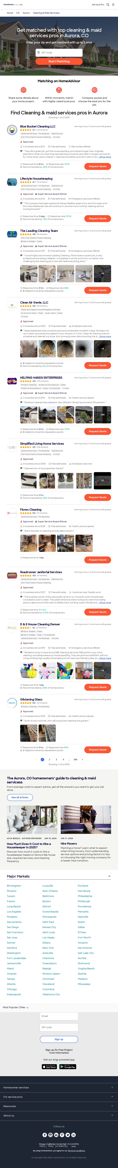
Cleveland (48, 984)
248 (75, 759)
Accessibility (73, 1145)
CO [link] (18, 13)
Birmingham (14, 885)
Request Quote (97, 166)
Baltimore (48, 896)
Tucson (11, 896)
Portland (83, 885)
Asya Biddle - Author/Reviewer (24, 838)
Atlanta (11, 984)
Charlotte (48, 958)
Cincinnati (48, 978)
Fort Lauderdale (16, 958)
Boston (46, 901)
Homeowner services (16, 1087)
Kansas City (49, 927)
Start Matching (59, 61)
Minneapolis (49, 916)
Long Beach (14, 906)
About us (8, 1115)
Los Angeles (14, 911)
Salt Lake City (86, 953)
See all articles (20, 797)
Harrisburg (84, 890)
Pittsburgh (84, 901)
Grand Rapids (50, 911)
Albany (46, 942)
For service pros (12, 1096)
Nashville (83, 916)
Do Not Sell (61, 1145)
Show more (105, 157)
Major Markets (18, 876)
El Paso (82, 932)
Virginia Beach (86, 968)
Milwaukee (84, 984)
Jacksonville (14, 963)
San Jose (12, 937)
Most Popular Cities (14, 1007)
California (51, 1145)
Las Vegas (48, 937)
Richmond (84, 963)
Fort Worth (84, 937)
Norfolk (82, 958)
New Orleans (50, 890)
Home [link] (10, 13)
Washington (14, 953)
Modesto (12, 916)
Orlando (12, 973)
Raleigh (46, 968)
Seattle (82, 973)
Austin (81, 922)
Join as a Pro (98, 4)
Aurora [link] (26, 13)
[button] (28, 273)
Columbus (48, 989)
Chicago (12, 989)
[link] (59, 132)
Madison (83, 978)
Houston (83, 942)
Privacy (42, 1145)
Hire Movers (69, 843)
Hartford (12, 947)
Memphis (83, 911)
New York (48, 947)
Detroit (46, 906)
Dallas (81, 927)
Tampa (11, 978)
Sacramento (14, 922)
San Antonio (85, 947)
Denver (11, 942)
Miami (10, 968)
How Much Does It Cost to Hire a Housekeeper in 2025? (29, 845)
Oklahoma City (51, 994)
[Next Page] (82, 759)
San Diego (13, 927)
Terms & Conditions (76, 1151)
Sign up (59, 1039)
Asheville (47, 953)
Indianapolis (14, 994)
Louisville (47, 885)
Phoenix (11, 890)
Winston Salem (51, 973)
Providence (84, 906)
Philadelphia (85, 896)
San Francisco (15, 932)
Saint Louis (48, 932)
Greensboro (49, 963)
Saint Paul (48, 922)
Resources (9, 1106)
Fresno (11, 901)
